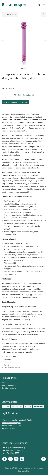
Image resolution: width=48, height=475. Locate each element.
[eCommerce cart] (39, 5)
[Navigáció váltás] (44, 5)
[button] (43, 14)
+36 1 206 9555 (12, 453)
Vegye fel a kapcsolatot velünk (15, 102)
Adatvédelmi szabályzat (11, 422)
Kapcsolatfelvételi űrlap (15, 447)
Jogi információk (8, 428)
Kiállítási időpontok (9, 385)
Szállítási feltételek (9, 388)
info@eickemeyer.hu (14, 450)
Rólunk (4, 382)
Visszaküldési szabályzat (11, 425)
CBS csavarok (11, 14)
